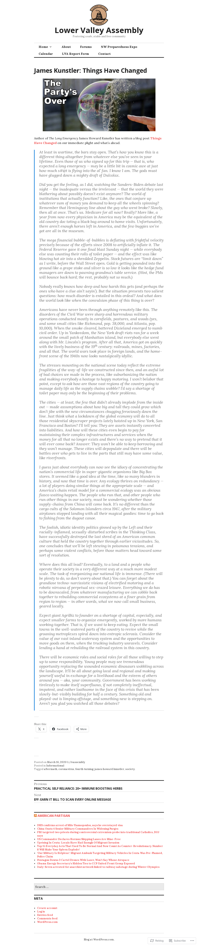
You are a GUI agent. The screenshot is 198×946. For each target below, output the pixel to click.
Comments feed (47, 918)
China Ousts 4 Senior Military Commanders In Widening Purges (77, 828)
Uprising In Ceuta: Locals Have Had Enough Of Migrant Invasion (78, 842)
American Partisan (54, 816)
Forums (86, 47)
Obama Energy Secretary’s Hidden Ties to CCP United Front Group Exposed (86, 863)
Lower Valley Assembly (99, 30)
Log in (41, 911)
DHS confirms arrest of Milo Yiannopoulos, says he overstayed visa (80, 825)
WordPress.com (47, 922)
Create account (47, 908)
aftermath (50, 769)
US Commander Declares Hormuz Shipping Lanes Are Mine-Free (79, 839)
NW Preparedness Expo (119, 47)
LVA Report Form (75, 54)
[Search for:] (99, 887)
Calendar (46, 54)
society (130, 769)
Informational (55, 765)
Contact (104, 54)
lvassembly (78, 762)
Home (43, 47)
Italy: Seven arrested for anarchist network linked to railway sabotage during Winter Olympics (98, 867)
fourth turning (84, 769)
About (66, 47)
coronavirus (66, 769)
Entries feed (45, 915)
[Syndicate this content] (35, 816)
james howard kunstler (109, 769)
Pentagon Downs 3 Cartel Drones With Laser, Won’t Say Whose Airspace (83, 860)
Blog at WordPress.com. (99, 939)
